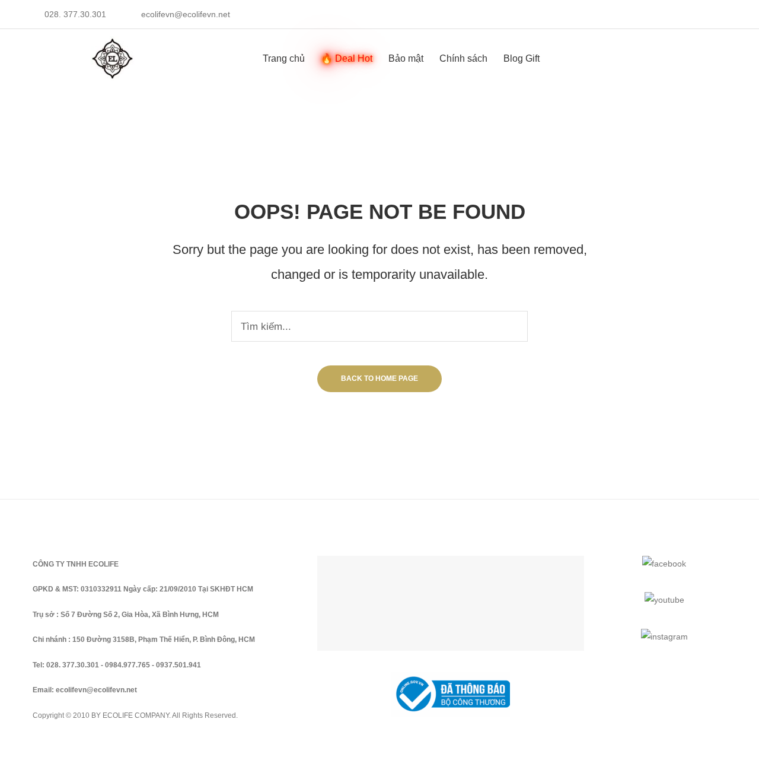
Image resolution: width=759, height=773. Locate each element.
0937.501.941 (178, 665)
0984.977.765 (127, 665)
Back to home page (379, 378)
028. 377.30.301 (75, 14)
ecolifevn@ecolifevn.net (185, 14)
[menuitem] (284, 58)
